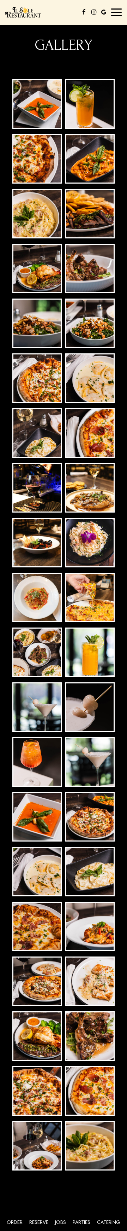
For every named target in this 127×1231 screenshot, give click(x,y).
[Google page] (104, 12)
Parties (81, 1222)
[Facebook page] (84, 12)
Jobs (60, 1222)
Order (15, 1222)
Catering (108, 1222)
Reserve (38, 1222)
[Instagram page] (94, 12)
